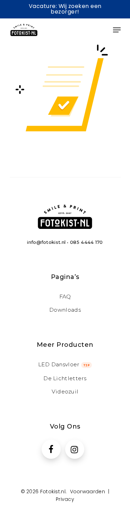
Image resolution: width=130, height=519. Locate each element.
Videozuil (65, 391)
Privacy (65, 499)
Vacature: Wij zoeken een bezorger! (65, 9)
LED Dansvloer (64, 364)
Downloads (65, 309)
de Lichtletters (65, 378)
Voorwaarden (87, 491)
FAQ (65, 296)
